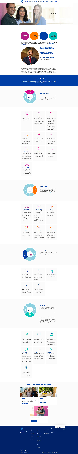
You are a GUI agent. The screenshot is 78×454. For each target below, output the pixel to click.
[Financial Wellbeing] (25, 36)
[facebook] (21, 450)
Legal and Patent (39, 436)
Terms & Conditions (54, 452)
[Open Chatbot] (64, 429)
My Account (47, 1)
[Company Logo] (22, 1)
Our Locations (31, 439)
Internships (45, 430)
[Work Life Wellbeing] (53, 36)
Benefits (31, 430)
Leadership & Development (33, 433)
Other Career (38, 447)
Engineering (38, 430)
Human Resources (39, 433)
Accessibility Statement (44, 452)
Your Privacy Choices (48, 452)
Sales (37, 444)
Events (38, 1)
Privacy (57, 452)
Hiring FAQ (31, 436)
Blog (51, 428)
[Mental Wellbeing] (34, 36)
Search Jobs (44, 1)
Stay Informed (41, 1)
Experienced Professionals (47, 433)
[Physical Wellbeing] (43, 36)
